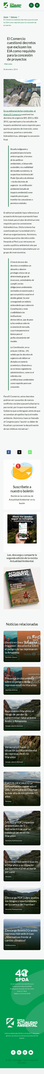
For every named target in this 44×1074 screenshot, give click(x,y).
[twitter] (19, 1052)
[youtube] (31, 1052)
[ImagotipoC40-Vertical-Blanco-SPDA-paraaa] (22, 970)
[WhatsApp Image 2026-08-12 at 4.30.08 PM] (22, 568)
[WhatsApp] (29, 452)
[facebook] (13, 1052)
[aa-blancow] (22, 1019)
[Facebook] (8, 452)
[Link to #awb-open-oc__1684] (37, 5)
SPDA (19, 1060)
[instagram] (25, 1052)
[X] (19, 452)
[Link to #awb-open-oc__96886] (31, 5)
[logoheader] (12, 3)
